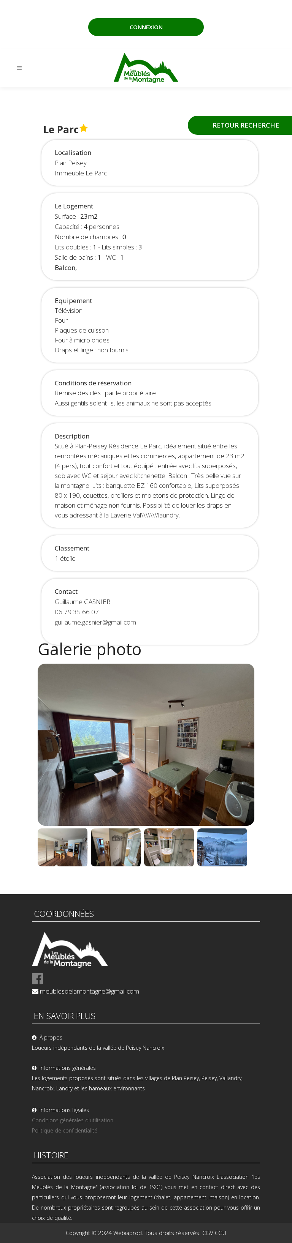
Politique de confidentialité (64, 1130)
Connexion (146, 27)
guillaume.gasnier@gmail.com (95, 622)
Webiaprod (127, 1233)
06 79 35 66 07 (77, 611)
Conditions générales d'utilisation (72, 1120)
